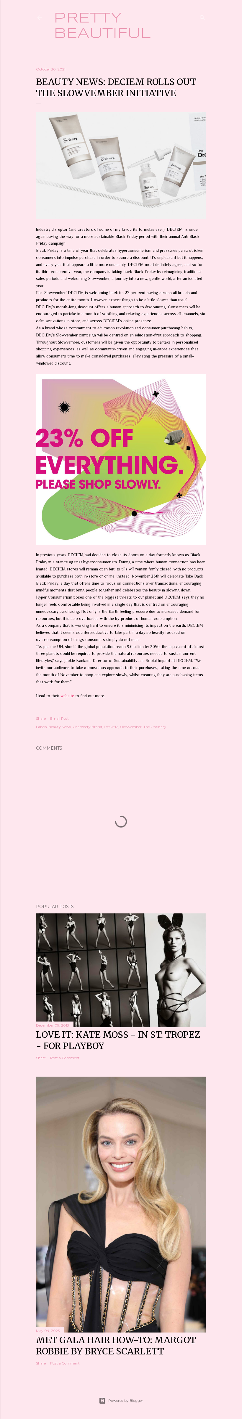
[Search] (202, 16)
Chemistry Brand (87, 726)
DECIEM (111, 726)
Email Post (59, 718)
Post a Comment (65, 1058)
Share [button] (41, 718)
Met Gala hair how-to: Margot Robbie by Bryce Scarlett (116, 1345)
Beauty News (59, 726)
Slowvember (131, 726)
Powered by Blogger (125, 1400)
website (67, 695)
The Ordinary (154, 726)
